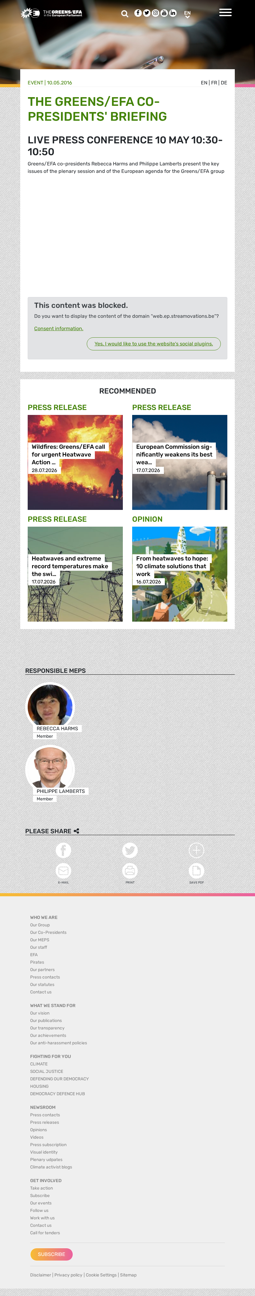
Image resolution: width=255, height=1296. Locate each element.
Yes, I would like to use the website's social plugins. (154, 344)
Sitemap (128, 1275)
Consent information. (58, 328)
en (204, 83)
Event (35, 83)
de (224, 83)
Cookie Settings (101, 1275)
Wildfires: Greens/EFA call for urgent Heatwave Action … (68, 454)
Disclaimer (40, 1275)
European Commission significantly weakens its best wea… (174, 454)
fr (214, 83)
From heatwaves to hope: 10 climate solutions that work (172, 566)
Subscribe (51, 1254)
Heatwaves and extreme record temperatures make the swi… (70, 566)
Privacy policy (68, 1275)
